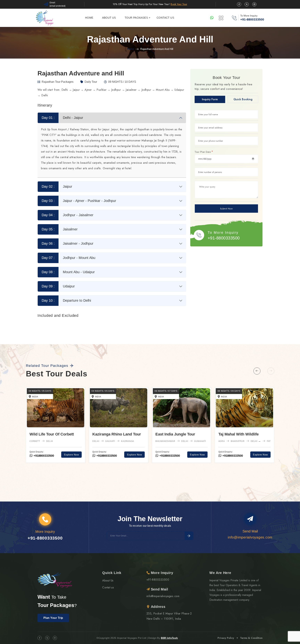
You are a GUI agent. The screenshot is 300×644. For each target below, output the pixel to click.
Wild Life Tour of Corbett (177, 434)
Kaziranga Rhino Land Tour (242, 434)
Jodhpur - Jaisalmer (68, 215)
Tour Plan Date (204, 151)
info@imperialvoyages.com (163, 596)
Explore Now (71, 456)
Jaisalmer (60, 229)
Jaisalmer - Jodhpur (68, 243)
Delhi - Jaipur (62, 118)
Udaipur (58, 286)
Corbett (160, 441)
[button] (256, 371)
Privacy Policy (226, 638)
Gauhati (236, 441)
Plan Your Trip (53, 617)
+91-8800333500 (252, 19)
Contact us (165, 17)
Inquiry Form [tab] (210, 99)
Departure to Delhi (66, 300)
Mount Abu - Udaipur (68, 272)
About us (109, 17)
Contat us (108, 587)
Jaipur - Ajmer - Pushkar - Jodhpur (79, 201)
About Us (108, 580)
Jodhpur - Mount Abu (68, 258)
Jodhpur (144, 452)
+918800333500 (43, 458)
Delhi (108, 452)
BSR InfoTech (169, 638)
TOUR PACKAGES (136, 17)
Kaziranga (253, 441)
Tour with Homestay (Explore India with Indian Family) (115, 439)
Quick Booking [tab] (243, 99)
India (98, 397)
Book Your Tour (179, 4)
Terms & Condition (251, 638)
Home (89, 17)
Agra (95, 452)
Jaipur (57, 186)
